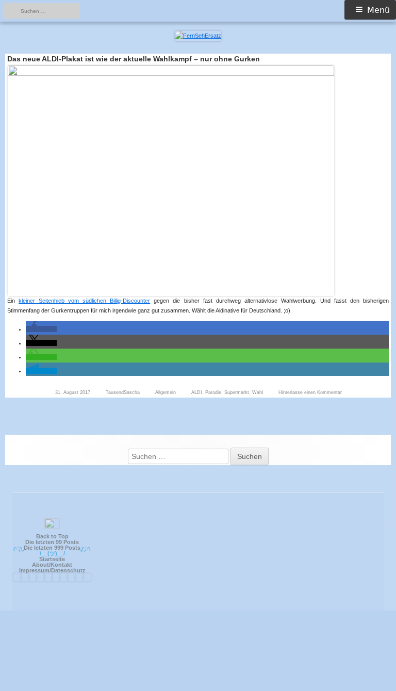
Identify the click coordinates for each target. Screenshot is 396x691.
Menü (378, 10)
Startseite (52, 559)
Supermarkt (236, 392)
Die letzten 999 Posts (52, 548)
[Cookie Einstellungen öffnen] (198, 686)
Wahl (257, 392)
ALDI (196, 392)
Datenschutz (68, 570)
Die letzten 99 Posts (52, 542)
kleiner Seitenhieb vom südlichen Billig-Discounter (84, 301)
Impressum (34, 570)
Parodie (213, 392)
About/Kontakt (52, 565)
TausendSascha (123, 392)
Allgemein (165, 392)
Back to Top (52, 536)
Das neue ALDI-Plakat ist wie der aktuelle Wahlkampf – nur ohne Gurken (133, 59)
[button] (41, 329)
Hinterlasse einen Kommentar (310, 392)
